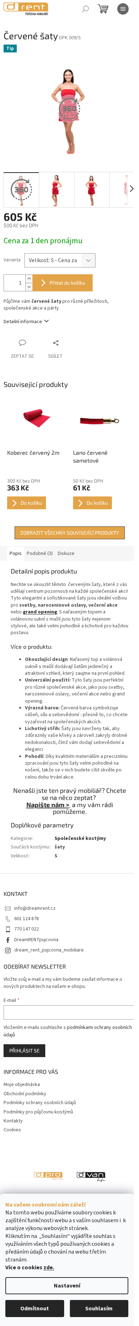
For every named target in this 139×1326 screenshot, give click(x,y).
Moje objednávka (22, 1084)
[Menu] (123, 9)
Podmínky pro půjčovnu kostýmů (38, 1112)
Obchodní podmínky (25, 1093)
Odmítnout (34, 1308)
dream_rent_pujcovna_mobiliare (49, 950)
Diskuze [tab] (66, 553)
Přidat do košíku (67, 283)
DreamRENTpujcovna (36, 939)
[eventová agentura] (48, 1175)
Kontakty (13, 1120)
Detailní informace (23, 321)
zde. (48, 1267)
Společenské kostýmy (80, 838)
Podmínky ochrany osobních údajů (40, 1102)
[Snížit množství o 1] (28, 287)
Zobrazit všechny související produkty (69, 533)
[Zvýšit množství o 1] (28, 279)
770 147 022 (26, 929)
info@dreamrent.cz (35, 908)
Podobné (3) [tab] (40, 553)
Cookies (12, 1129)
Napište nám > (47, 805)
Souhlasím (99, 1308)
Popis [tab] (16, 553)
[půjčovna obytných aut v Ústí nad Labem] (91, 1175)
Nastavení (67, 1286)
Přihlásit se (24, 1050)
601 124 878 (26, 918)
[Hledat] (85, 9)
